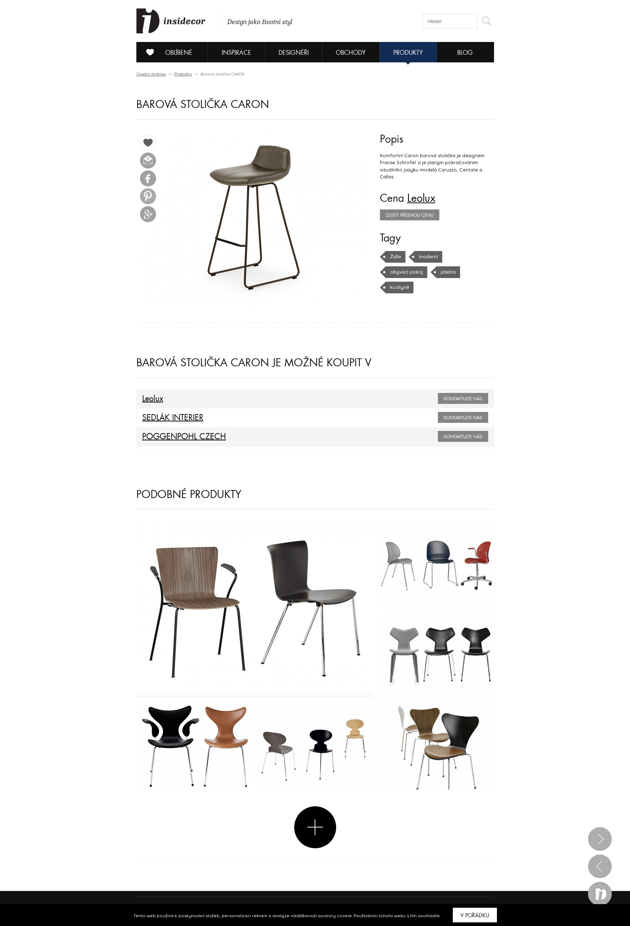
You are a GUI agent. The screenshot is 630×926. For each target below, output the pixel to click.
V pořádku (474, 915)
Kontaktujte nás (463, 399)
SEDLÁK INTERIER (172, 418)
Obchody (351, 53)
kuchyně (399, 287)
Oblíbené (178, 53)
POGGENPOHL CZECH (184, 437)
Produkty (408, 53)
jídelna (448, 272)
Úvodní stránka (151, 74)
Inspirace (236, 53)
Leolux (421, 198)
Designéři (294, 53)
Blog (465, 53)
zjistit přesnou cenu (409, 215)
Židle (395, 256)
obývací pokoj (406, 272)
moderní (428, 256)
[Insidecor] (171, 21)
